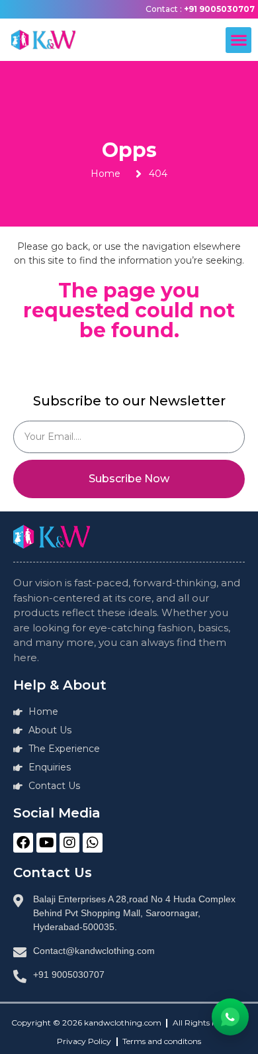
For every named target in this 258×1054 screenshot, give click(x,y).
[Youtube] (46, 843)
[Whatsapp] (93, 843)
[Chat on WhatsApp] (230, 1016)
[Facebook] (23, 843)
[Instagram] (69, 843)
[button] (238, 40)
